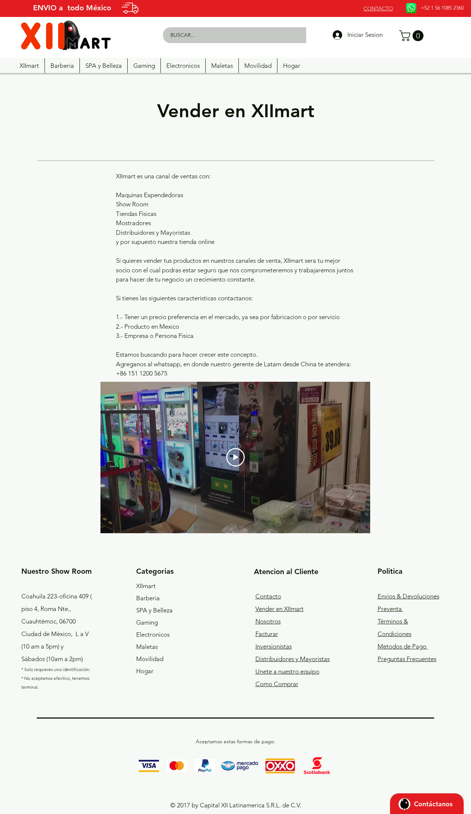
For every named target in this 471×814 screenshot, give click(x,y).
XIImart (146, 586)
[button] (412, 35)
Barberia (148, 598)
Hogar (144, 671)
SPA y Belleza (154, 610)
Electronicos (153, 634)
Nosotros (268, 621)
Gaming (147, 622)
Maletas (147, 646)
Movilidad (149, 659)
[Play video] (235, 457)
